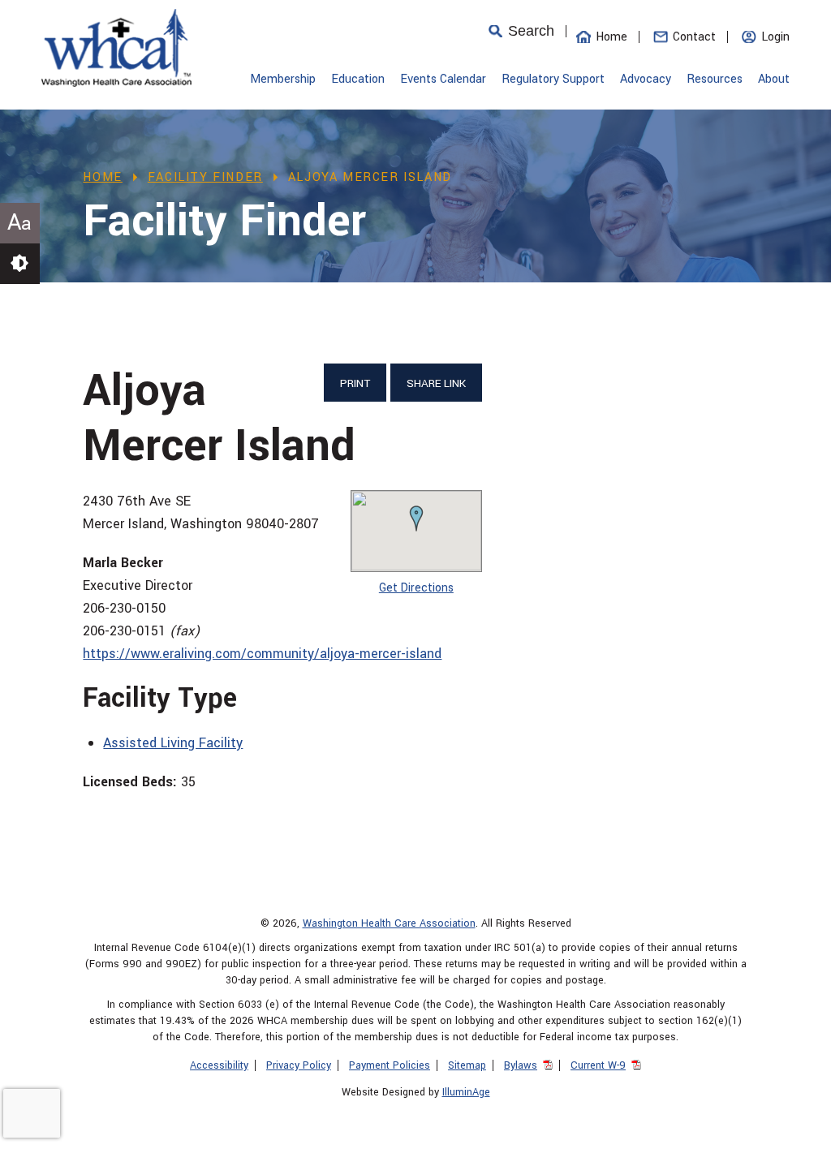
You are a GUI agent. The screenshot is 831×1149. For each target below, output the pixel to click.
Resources (715, 79)
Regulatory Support (553, 79)
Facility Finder (205, 177)
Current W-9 (598, 1065)
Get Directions (416, 588)
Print (355, 383)
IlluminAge (466, 1092)
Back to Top (794, 1128)
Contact (694, 37)
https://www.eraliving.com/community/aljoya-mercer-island (262, 653)
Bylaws (520, 1065)
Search (531, 31)
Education (358, 79)
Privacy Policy (298, 1065)
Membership (283, 79)
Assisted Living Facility (173, 743)
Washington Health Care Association (389, 923)
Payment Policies (389, 1065)
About (774, 79)
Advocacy (645, 79)
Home (611, 37)
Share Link (436, 383)
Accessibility (219, 1065)
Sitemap (467, 1065)
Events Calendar (443, 79)
